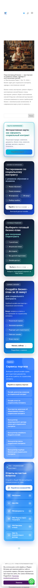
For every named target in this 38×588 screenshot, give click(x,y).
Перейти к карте (17, 152)
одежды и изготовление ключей (14, 85)
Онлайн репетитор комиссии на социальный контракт (18, 393)
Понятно (19, 582)
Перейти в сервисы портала (18, 384)
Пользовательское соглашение (19, 587)
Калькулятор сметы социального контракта (16, 442)
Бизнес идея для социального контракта (17, 83)
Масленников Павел (12, 80)
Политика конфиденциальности (11, 577)
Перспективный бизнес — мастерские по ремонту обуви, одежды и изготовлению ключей (18, 76)
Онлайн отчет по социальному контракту (17, 402)
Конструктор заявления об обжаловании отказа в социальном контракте (18, 411)
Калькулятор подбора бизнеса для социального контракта (17, 452)
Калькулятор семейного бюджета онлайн (17, 434)
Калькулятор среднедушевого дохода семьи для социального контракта (17, 423)
